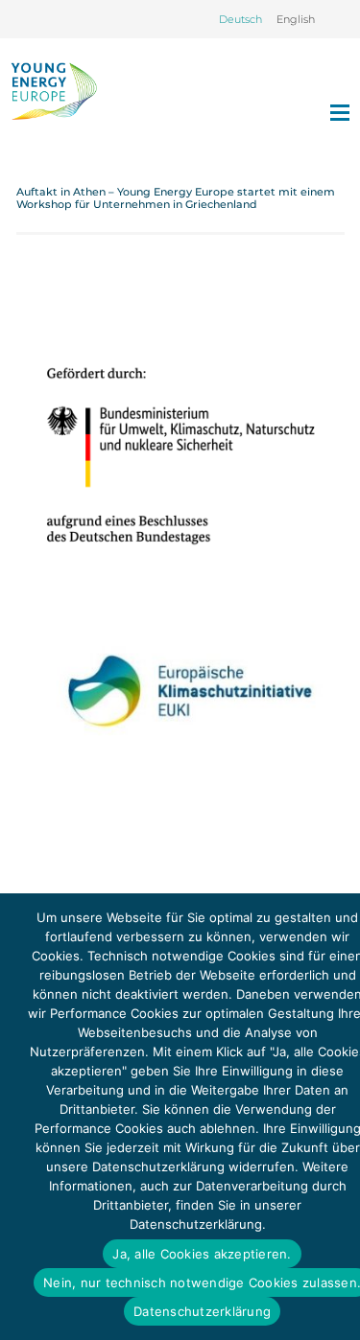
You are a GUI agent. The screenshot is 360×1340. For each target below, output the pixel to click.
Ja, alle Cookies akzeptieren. (201, 1253)
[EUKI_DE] (180, 722)
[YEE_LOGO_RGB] (54, 91)
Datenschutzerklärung (202, 1311)
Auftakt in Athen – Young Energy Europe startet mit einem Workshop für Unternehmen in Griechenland (175, 198)
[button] (339, 19)
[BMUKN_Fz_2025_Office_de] (180, 454)
